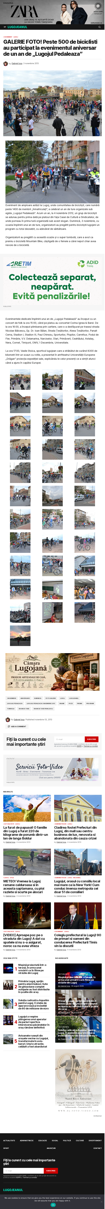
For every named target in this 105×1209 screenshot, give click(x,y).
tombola (10, 708)
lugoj (62, 698)
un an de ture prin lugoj (43, 708)
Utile (12, 877)
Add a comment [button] (18, 726)
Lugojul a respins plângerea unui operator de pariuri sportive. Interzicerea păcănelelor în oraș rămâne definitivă (33, 1022)
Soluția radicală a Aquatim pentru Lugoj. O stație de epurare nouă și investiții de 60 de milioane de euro (33, 1004)
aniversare (25, 698)
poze (71, 703)
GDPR (79, 746)
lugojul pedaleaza (14, 703)
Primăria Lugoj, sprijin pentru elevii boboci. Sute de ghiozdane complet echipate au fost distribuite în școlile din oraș (34, 986)
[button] (5, 27)
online (61, 703)
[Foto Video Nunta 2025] (52, 769)
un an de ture (24, 708)
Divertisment (95, 1141)
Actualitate (9, 824)
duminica (37, 698)
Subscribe (91, 739)
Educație (62, 998)
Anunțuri (51, 1148)
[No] (101, 1201)
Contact (97, 1148)
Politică (67, 1141)
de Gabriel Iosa (64, 986)
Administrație (60, 824)
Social (55, 1141)
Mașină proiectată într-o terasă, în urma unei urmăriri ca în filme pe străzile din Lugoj (32, 969)
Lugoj (16, 37)
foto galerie (51, 698)
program (90, 703)
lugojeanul (73, 698)
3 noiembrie (11, 698)
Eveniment (8, 37)
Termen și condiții (91, 746)
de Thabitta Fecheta (66, 1039)
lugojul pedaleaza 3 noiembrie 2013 (41, 703)
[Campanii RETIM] (52, 281)
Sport (6, 1148)
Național (77, 877)
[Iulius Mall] (52, 12)
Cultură (80, 1141)
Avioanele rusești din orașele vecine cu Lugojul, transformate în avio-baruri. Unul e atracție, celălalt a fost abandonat (33, 1041)
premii (79, 703)
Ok (53, 1205)
